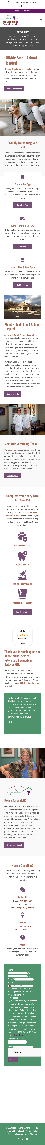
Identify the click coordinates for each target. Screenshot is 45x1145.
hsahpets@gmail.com (30, 2)
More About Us (13, 393)
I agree (15, 998)
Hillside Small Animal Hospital (17, 69)
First (30, 973)
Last (30, 976)
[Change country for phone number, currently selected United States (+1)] (10, 986)
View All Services (22, 612)
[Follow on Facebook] (18, 1139)
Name (11, 970)
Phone (10, 982)
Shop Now (22, 246)
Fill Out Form (22, 284)
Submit (13, 1059)
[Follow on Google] (27, 1139)
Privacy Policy (18, 1035)
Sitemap (33, 1134)
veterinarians (14, 450)
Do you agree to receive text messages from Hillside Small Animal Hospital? (21, 992)
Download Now (22, 204)
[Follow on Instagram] (22, 1139)
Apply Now (27, 45)
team (30, 159)
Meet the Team (12, 475)
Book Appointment (22, 11)
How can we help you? (18, 1038)
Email (11, 979)
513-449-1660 (14, 2)
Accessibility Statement (18, 1134)
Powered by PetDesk (15, 1131)
